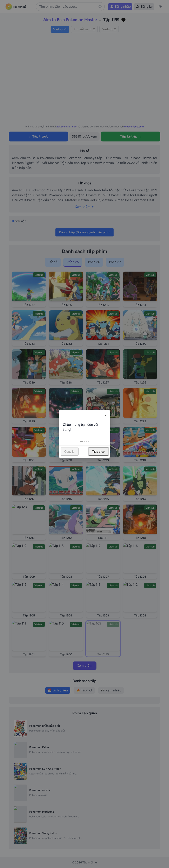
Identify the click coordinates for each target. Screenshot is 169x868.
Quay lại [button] (69, 451)
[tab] (81, 441)
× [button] (105, 415)
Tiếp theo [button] (98, 451)
